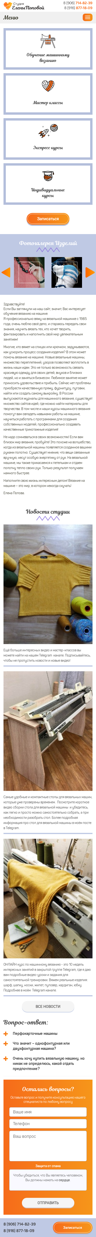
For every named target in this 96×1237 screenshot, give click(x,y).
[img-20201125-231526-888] (29, 272)
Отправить (48, 1203)
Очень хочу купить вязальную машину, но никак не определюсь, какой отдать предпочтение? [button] (49, 1063)
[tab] (48, 1033)
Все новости (48, 1006)
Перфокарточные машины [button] (35, 1033)
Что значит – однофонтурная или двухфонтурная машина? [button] (41, 1046)
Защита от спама (48, 1166)
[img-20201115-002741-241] (66, 272)
